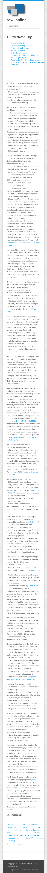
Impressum (14, 870)
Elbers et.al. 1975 (28, 242)
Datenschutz (25, 870)
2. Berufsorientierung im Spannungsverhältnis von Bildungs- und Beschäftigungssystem (25, 55)
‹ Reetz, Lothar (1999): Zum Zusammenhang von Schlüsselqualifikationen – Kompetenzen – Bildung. (14, 832)
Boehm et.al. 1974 (14, 242)
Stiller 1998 (34, 522)
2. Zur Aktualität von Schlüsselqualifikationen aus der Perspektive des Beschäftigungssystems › (33, 832)
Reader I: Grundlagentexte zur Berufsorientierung (22, 49)
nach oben (23, 825)
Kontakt (35, 870)
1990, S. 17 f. (11, 493)
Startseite (23, 43)
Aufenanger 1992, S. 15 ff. (21, 437)
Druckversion (17, 844)
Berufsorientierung (18, 46)
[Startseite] (16, 10)
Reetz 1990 (33, 586)
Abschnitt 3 (35, 570)
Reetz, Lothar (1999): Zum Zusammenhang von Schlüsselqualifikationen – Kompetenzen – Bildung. (27, 62)
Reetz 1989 (34, 490)
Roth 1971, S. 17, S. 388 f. (25, 421)
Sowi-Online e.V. (28, 864)
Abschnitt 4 (12, 788)
